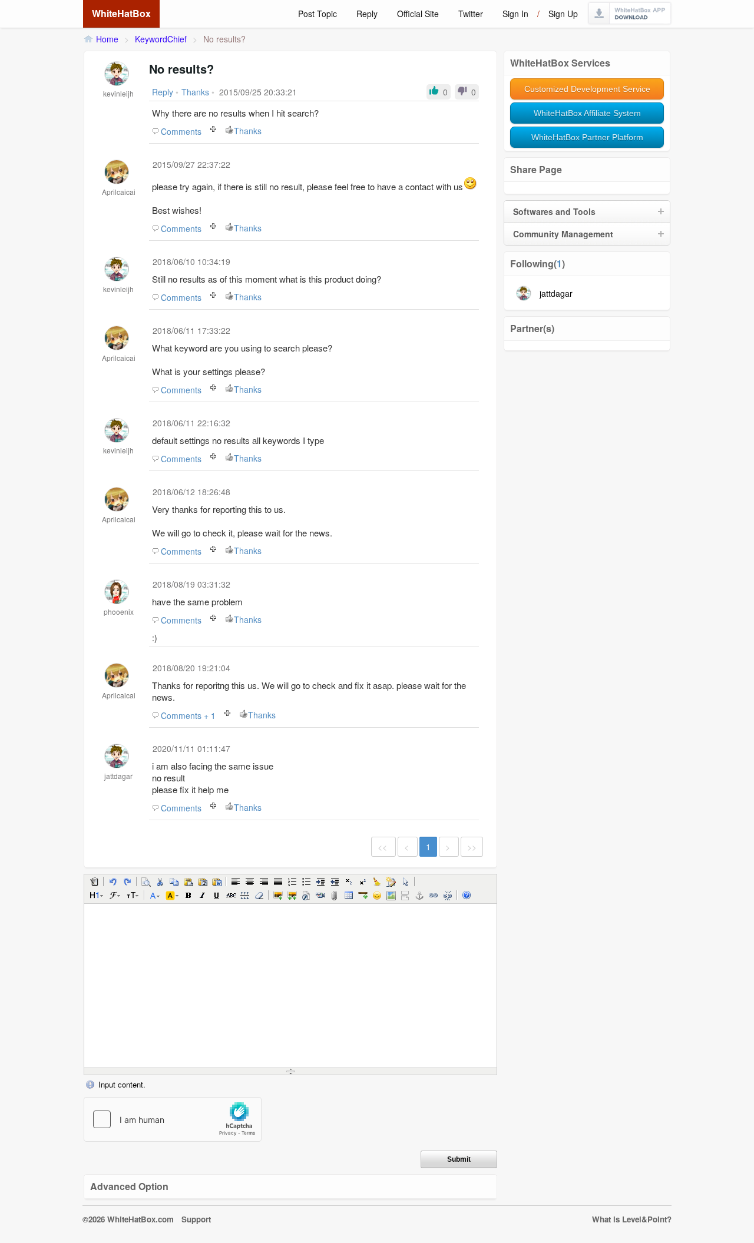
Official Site (418, 13)
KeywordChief (161, 39)
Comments (181, 131)
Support (196, 1219)
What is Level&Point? (632, 1219)
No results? (224, 39)
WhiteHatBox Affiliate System (587, 113)
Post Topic (317, 13)
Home (107, 39)
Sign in (515, 13)
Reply (367, 13)
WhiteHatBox (121, 13)
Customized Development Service (587, 89)
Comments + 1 (188, 715)
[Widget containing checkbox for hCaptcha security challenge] (173, 1119)
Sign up (563, 13)
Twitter (470, 13)
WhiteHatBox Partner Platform (587, 137)
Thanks (248, 131)
